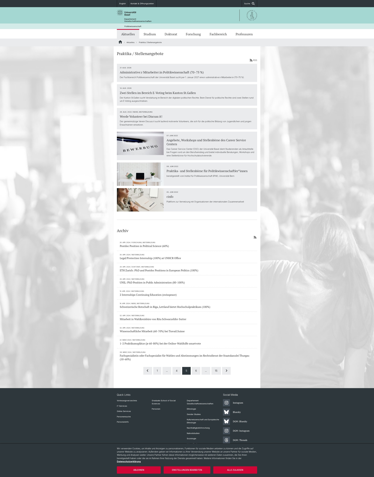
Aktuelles (128, 34)
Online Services (124, 411)
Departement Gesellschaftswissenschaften (137, 20)
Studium (150, 34)
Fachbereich (218, 34)
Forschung (193, 34)
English (122, 3)
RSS (255, 60)
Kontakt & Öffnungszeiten (142, 3)
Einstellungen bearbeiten (187, 470)
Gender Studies (194, 414)
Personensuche (124, 417)
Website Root (120, 41)
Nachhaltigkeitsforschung (198, 428)
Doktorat (171, 34)
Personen (156, 409)
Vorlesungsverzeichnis (127, 400)
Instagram (238, 402)
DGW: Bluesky (240, 421)
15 (216, 370)
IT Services (122, 406)
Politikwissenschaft (132, 26)
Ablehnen (138, 470)
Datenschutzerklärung (129, 461)
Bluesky (237, 412)
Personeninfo (123, 422)
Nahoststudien (193, 433)
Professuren (244, 34)
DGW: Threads (240, 440)
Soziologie (191, 438)
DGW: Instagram (241, 430)
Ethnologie (191, 409)
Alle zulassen (235, 470)
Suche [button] (247, 3)
